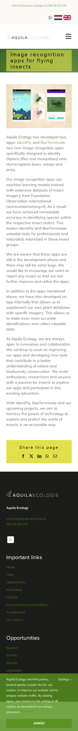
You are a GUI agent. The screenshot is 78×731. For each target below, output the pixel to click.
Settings (64, 679)
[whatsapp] (10, 539)
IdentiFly (24, 142)
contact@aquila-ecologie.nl (29, 5)
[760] (27, 35)
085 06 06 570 (57, 5)
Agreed (39, 723)
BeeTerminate (53, 142)
